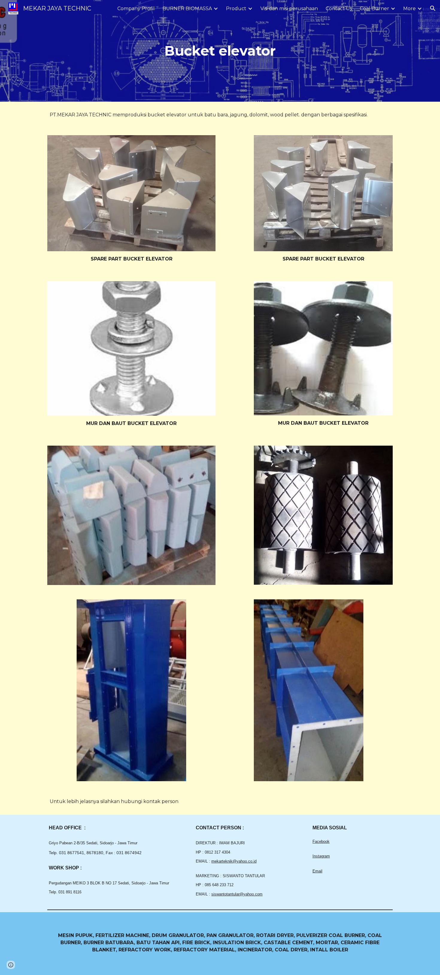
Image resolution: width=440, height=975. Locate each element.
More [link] (409, 8)
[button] (433, 8)
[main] (220, 51)
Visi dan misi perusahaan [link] (289, 8)
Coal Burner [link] (374, 8)
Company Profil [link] (136, 8)
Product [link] (236, 8)
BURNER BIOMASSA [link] (187, 8)
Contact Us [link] (339, 8)
